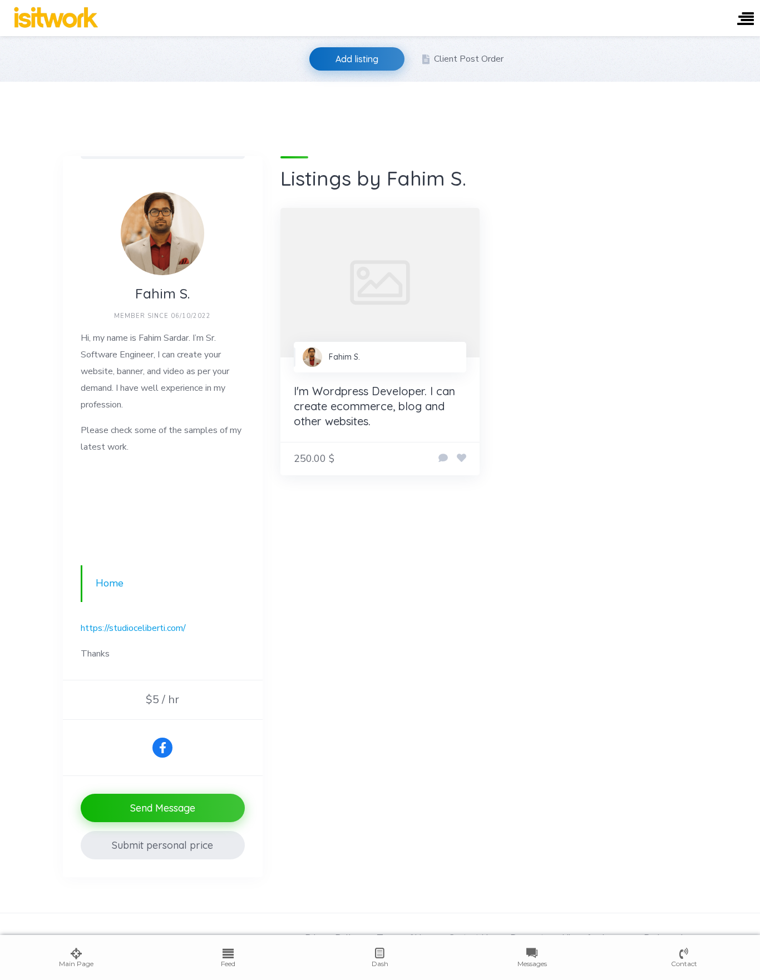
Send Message (162, 808)
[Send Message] (443, 458)
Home (110, 583)
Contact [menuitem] (684, 963)
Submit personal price (162, 845)
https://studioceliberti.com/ (133, 628)
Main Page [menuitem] (76, 963)
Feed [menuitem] (228, 963)
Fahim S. (344, 357)
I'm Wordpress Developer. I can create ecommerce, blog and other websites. (374, 406)
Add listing (356, 58)
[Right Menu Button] (745, 19)
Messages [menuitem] (532, 963)
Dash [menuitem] (380, 963)
